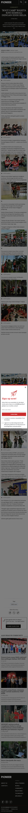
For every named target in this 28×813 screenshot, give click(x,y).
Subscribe (14, 414)
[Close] (25, 387)
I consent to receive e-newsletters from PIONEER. (14, 419)
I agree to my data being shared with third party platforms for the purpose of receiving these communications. (14, 424)
